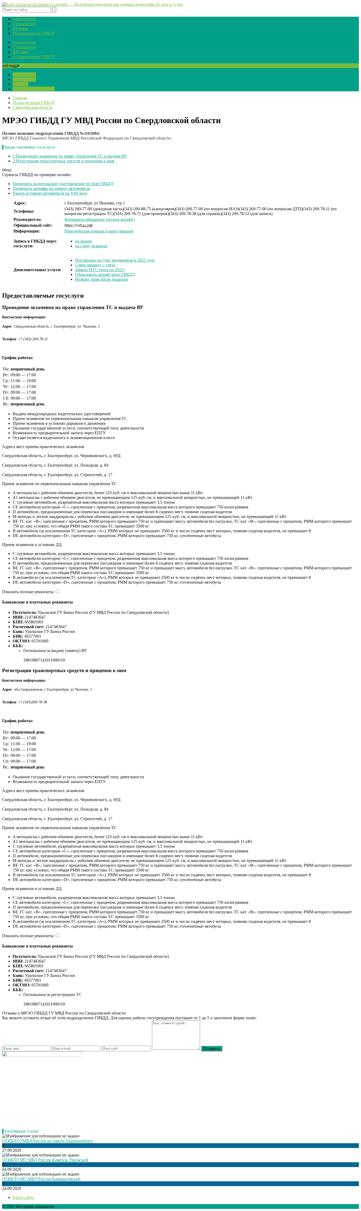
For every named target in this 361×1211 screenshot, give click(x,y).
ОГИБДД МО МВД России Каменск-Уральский (45, 1160)
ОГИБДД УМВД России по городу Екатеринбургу (47, 1140)
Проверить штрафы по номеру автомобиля (51, 188)
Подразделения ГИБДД (34, 33)
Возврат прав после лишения (101, 279)
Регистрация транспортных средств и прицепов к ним (63, 161)
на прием (83, 241)
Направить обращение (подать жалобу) (99, 219)
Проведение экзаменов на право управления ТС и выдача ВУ (70, 156)
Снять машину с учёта (95, 265)
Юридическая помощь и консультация (98, 231)
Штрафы (20, 28)
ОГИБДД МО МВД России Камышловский (41, 1179)
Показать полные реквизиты (28, 591)
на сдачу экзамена (91, 246)
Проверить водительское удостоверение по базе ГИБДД (63, 183)
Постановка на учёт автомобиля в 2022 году (115, 260)
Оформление (24, 19)
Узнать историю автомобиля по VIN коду (50, 193)
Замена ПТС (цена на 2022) (99, 269)
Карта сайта (23, 1197)
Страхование (24, 23)
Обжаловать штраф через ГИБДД (105, 274)
